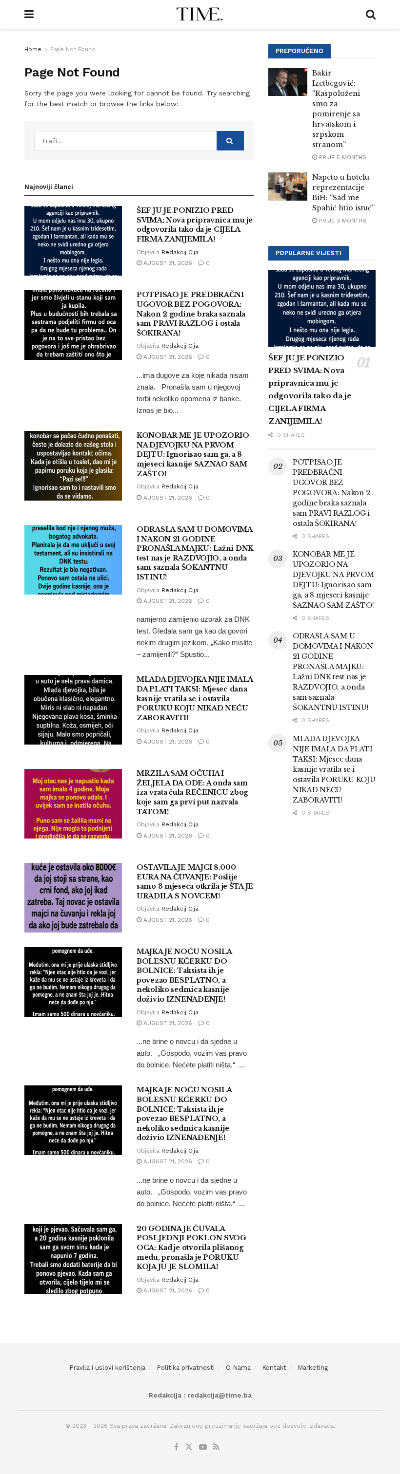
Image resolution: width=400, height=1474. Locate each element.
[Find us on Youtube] (203, 1447)
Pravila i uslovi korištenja (107, 1367)
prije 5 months (341, 157)
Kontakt (274, 1367)
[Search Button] (371, 14)
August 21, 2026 (166, 263)
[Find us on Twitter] (189, 1447)
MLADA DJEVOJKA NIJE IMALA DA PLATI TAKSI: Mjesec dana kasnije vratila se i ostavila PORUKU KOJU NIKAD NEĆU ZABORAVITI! (195, 698)
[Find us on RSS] (216, 1447)
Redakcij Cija (180, 252)
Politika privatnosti (186, 1367)
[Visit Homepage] (199, 14)
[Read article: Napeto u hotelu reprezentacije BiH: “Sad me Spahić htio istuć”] (287, 186)
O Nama (238, 1367)
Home (32, 49)
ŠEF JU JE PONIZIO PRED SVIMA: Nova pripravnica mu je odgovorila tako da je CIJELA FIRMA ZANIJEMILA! (195, 224)
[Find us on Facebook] (176, 1447)
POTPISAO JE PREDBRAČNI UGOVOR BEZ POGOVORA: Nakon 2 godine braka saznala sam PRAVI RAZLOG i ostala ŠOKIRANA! (191, 313)
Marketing (313, 1367)
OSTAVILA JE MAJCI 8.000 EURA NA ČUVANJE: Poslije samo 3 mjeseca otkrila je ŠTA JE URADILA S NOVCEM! (195, 881)
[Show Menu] (29, 14)
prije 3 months (341, 220)
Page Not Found (73, 49)
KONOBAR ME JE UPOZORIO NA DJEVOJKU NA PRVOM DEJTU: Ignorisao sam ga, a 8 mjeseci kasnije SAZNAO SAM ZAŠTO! (193, 454)
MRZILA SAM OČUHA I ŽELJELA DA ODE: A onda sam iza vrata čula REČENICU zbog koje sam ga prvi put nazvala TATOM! (192, 792)
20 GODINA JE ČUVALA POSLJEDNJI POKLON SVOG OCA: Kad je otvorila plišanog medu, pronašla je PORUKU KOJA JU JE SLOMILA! (191, 1247)
